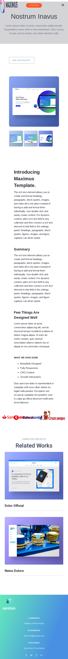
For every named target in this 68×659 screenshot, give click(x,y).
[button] (63, 5)
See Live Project (22, 60)
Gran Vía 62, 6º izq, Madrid (34, 648)
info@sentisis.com (36, 636)
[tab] (16, 138)
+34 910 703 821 (38, 623)
